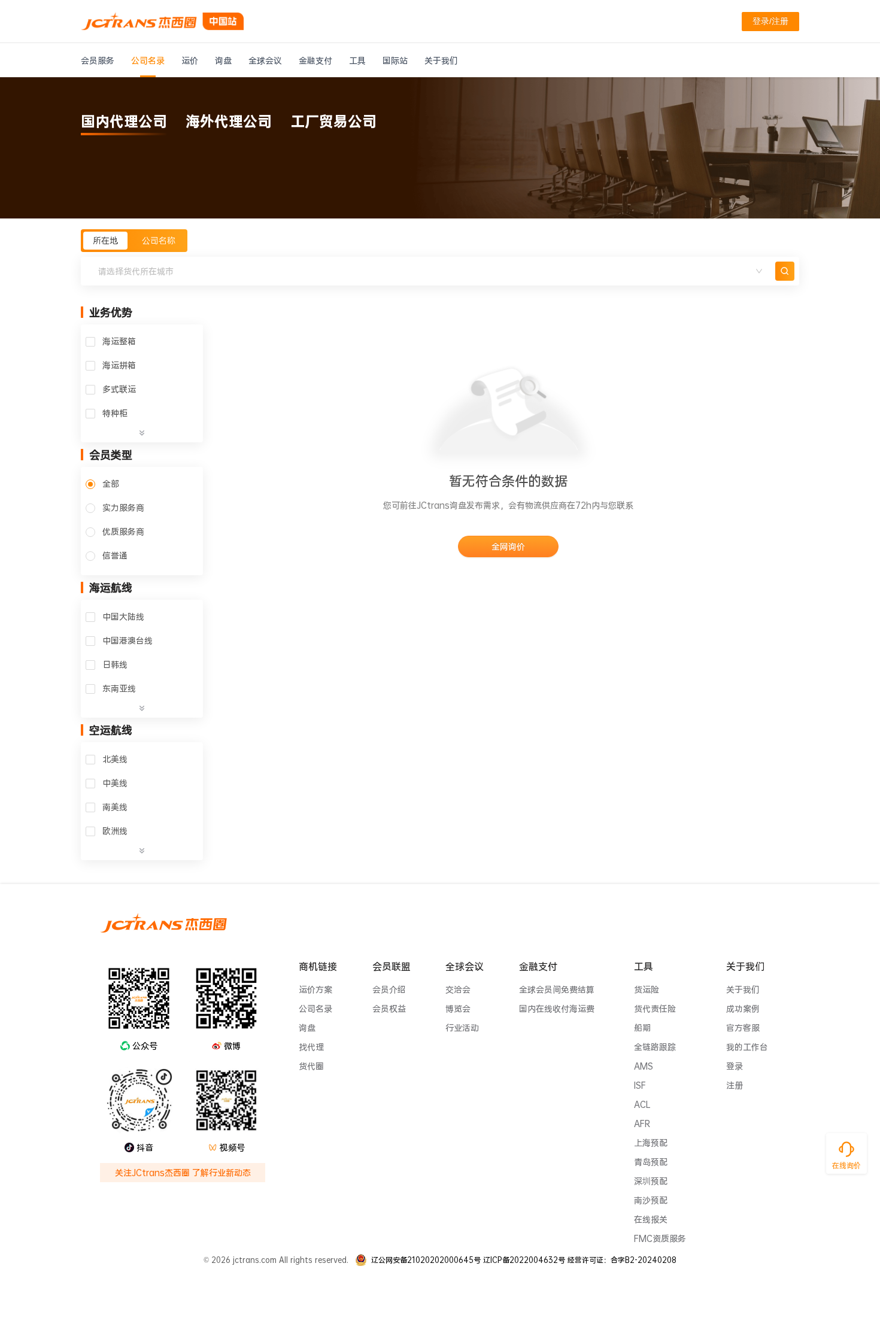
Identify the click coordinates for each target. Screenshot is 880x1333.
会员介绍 (389, 989)
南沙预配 (650, 1200)
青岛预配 (650, 1161)
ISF (640, 1085)
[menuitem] (97, 61)
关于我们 (743, 989)
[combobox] (430, 271)
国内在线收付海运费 (556, 1008)
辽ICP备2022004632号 (524, 1260)
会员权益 (389, 1008)
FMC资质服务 (660, 1238)
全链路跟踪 (655, 1046)
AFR (642, 1123)
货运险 (646, 989)
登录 (734, 1066)
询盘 (307, 1027)
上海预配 (650, 1142)
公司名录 (315, 1008)
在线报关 (650, 1219)
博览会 (458, 1008)
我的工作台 (747, 1046)
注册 (734, 1085)
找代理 (311, 1046)
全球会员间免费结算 (556, 989)
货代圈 (311, 1066)
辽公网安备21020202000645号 (426, 1260)
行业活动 (462, 1027)
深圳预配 (650, 1181)
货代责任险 (655, 1008)
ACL (642, 1104)
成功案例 (743, 1008)
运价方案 (315, 989)
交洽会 (458, 989)
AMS (643, 1066)
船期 (642, 1027)
